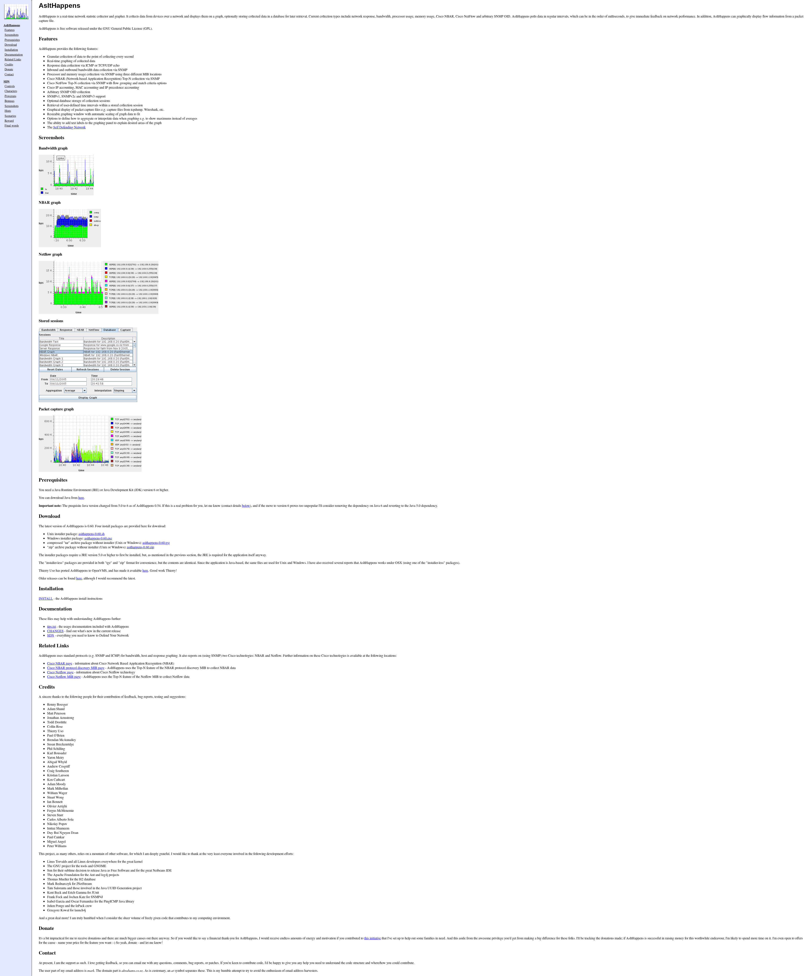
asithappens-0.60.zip (140, 547)
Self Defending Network (69, 127)
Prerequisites (12, 40)
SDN (6, 81)
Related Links (13, 59)
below (246, 505)
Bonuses (9, 101)
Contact (9, 74)
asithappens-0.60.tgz (156, 542)
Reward (9, 121)
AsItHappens (12, 25)
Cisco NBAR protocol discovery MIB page (75, 667)
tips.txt (51, 626)
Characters (11, 91)
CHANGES (55, 631)
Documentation (14, 54)
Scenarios (10, 116)
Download (11, 45)
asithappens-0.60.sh (91, 533)
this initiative (372, 938)
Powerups (10, 96)
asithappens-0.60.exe (98, 538)
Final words (12, 125)
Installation (11, 50)
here (81, 497)
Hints (8, 111)
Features (10, 30)
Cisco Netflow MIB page (64, 676)
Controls (10, 86)
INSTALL (46, 598)
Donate (9, 69)
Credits (9, 64)
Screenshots (12, 35)
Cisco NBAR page (59, 663)
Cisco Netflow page (60, 672)
